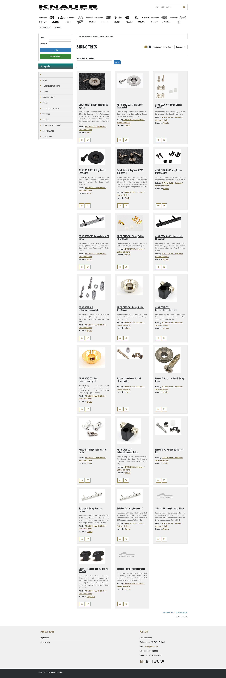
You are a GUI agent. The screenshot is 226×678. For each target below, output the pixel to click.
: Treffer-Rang (162, 46)
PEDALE (45, 103)
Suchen (117, 62)
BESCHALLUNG (48, 131)
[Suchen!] (184, 7)
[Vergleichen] (88, 140)
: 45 (180, 46)
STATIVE (46, 120)
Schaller (89, 532)
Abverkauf (47, 136)
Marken (58, 27)
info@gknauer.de (151, 646)
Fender (127, 392)
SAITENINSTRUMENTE (51, 86)
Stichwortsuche (44, 27)
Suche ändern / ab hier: (86, 58)
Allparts (127, 125)
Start (101, 36)
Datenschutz (45, 642)
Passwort (43, 44)
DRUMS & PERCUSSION (51, 125)
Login (42, 37)
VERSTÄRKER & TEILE (51, 108)
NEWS (45, 80)
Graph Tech (91, 597)
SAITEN (45, 92)
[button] (81, 140)
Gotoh (89, 132)
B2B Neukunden (55, 57)
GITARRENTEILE (49, 97)
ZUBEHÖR (46, 114)
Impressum (44, 638)
